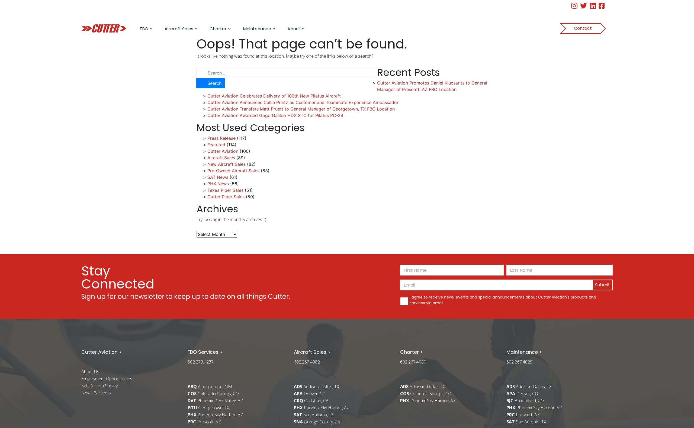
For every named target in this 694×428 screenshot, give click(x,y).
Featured (216, 144)
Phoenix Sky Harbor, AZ (215, 415)
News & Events (96, 393)
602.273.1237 (201, 362)
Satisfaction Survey (99, 386)
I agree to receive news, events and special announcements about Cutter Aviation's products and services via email (503, 300)
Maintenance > (524, 352)
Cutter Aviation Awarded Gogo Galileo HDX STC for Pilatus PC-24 (275, 115)
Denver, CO (310, 394)
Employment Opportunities (106, 379)
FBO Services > (205, 352)
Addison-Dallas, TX (316, 387)
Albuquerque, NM (210, 387)
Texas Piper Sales (225, 190)
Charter (218, 29)
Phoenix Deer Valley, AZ (215, 401)
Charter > (411, 352)
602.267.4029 (519, 362)
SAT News (217, 177)
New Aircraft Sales (226, 164)
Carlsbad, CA (311, 401)
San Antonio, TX (314, 415)
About (293, 29)
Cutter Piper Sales (226, 196)
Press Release (221, 138)
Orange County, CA (317, 422)
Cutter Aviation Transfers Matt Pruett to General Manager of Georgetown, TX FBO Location (301, 109)
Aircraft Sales (179, 29)
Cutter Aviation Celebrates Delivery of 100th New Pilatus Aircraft (274, 96)
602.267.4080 (413, 362)
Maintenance (257, 29)
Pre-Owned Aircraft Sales (233, 170)
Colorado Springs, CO (213, 394)
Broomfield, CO (525, 401)
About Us (90, 372)
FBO (144, 29)
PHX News (218, 183)
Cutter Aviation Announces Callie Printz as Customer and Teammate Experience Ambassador (303, 102)
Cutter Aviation (222, 151)
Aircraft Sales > (312, 352)
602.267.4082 (307, 362)
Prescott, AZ (204, 422)
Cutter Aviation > (101, 352)
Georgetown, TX (208, 408)
